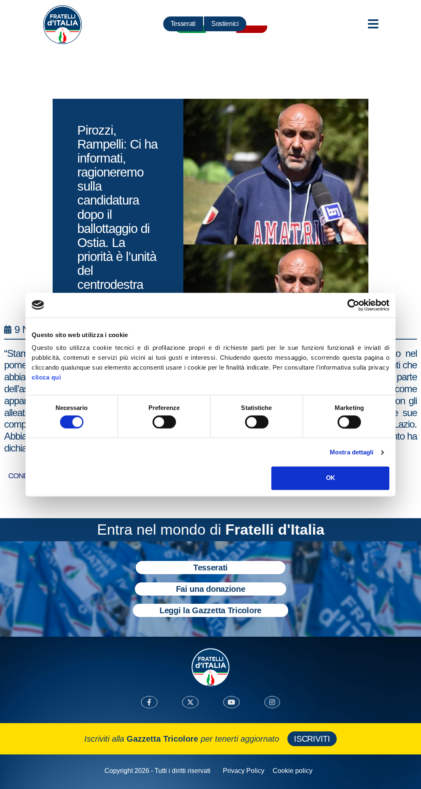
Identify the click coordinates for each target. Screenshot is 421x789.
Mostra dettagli (352, 452)
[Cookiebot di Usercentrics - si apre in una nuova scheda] (353, 305)
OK (330, 478)
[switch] (164, 421)
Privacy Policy (243, 770)
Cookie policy (292, 770)
